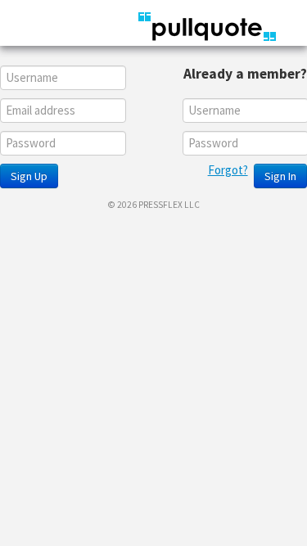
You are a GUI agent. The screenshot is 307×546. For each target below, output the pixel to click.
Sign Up (29, 176)
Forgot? (228, 170)
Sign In (280, 176)
